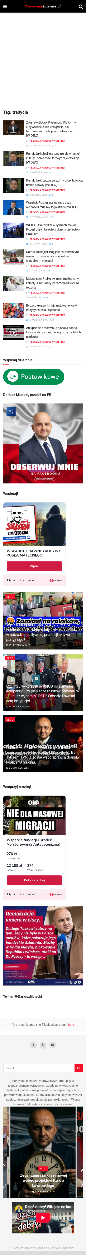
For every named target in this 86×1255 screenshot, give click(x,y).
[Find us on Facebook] (33, 1045)
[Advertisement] (43, 58)
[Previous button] (6, 1152)
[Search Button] (81, 6)
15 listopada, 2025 (19, 645)
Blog (10, 596)
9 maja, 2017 (35, 297)
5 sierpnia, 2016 (37, 346)
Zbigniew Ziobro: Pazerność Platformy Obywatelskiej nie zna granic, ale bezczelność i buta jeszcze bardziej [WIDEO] (51, 129)
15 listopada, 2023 (39, 145)
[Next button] (80, 1152)
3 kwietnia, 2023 (37, 194)
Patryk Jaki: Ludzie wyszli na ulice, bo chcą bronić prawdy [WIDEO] (54, 182)
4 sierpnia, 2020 (37, 243)
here (70, 1024)
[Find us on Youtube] (52, 1045)
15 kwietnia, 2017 (38, 319)
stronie (67, 1104)
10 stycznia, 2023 (38, 217)
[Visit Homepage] (43, 6)
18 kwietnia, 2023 (38, 172)
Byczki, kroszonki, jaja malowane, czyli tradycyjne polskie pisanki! (51, 307)
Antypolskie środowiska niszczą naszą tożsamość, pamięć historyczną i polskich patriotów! (53, 332)
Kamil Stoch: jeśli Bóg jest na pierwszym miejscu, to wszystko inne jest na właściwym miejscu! (52, 256)
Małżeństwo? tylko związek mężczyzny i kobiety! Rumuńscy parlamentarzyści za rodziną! (53, 282)
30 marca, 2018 (37, 270)
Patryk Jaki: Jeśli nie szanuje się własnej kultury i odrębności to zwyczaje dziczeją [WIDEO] (52, 157)
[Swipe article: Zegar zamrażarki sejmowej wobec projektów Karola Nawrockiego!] (43, 1152)
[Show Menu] (5, 6)
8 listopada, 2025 (18, 767)
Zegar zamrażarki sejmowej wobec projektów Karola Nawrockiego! (43, 1180)
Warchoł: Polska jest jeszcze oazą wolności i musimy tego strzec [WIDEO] (52, 204)
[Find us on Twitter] (43, 1045)
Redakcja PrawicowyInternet (47, 140)
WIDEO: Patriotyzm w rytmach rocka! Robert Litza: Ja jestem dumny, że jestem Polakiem (53, 229)
